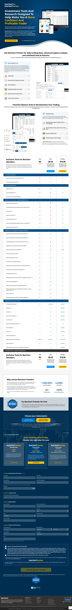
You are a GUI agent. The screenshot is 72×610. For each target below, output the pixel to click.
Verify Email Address (40, 480)
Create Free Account (28, 602)
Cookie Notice (56, 608)
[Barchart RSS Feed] (68, 601)
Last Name (38, 475)
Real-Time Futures (51, 602)
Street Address (6, 504)
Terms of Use (16, 546)
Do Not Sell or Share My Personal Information (47, 608)
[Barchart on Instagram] (67, 601)
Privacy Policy (24, 546)
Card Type (38, 532)
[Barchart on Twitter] (62, 601)
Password (5, 486)
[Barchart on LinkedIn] (66, 601)
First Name (5, 475)
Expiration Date (39, 527)
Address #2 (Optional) (40, 504)
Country (38, 508)
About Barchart (24, 608)
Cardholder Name (7, 527)
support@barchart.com (16, 558)
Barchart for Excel (28, 601)
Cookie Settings (61, 608)
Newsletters (39, 601)
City (4, 508)
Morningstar (11, 602)
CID (4, 536)
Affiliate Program (29, 608)
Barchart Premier (28, 599)
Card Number (6, 532)
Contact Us (39, 606)
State (4, 513)
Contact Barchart (60, 557)
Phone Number (6, 518)
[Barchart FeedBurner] (70, 601)
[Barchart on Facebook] (64, 601)
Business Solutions (51, 600)
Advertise (38, 602)
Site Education (39, 600)
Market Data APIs (51, 601)
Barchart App (50, 599)
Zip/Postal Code (39, 513)
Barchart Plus (27, 600)
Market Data (3, 601)
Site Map (38, 599)
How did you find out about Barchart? (11, 495)
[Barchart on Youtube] (63, 601)
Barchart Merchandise (51, 604)
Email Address (6, 480)
